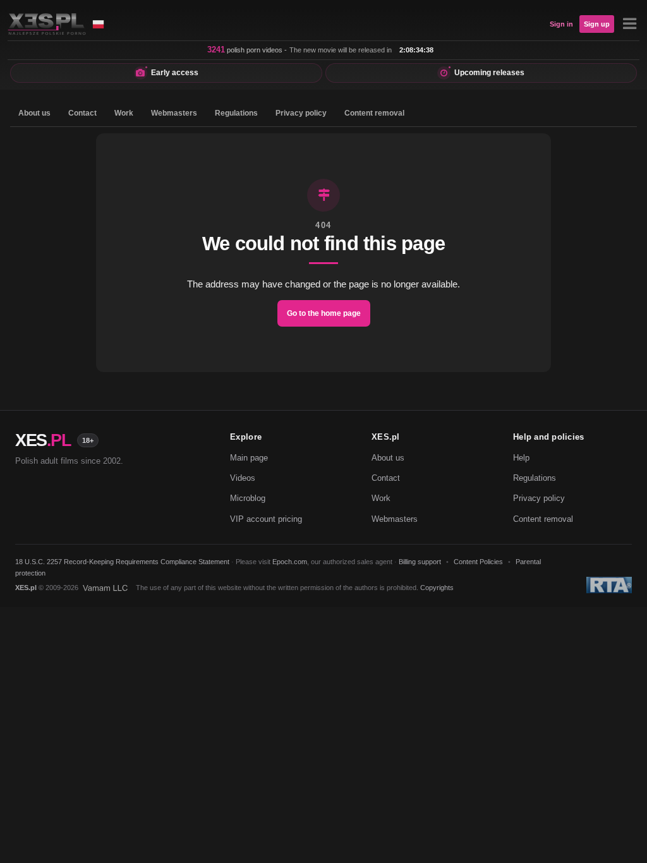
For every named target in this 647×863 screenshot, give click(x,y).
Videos (242, 478)
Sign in (561, 24)
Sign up (597, 24)
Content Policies (478, 561)
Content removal (374, 113)
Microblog (247, 498)
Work (123, 113)
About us (34, 113)
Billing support (420, 561)
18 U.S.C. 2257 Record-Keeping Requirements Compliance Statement (122, 561)
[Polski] (98, 24)
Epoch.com (289, 561)
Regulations (236, 113)
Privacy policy (301, 113)
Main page (249, 457)
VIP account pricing (266, 519)
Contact (82, 113)
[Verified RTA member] (609, 585)
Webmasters (174, 113)
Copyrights (437, 587)
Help (521, 457)
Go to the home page (324, 313)
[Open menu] (629, 24)
